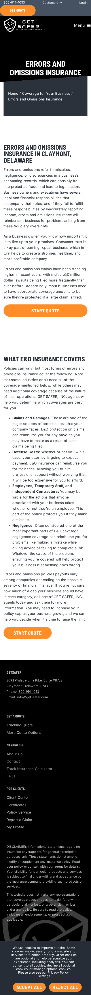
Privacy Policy (58, 972)
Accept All (29, 987)
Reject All (65, 987)
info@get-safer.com (32, 697)
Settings (44, 976)
